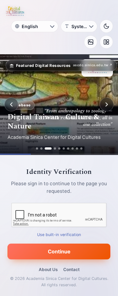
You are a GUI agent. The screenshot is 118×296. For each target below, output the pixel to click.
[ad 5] (59, 148)
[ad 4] (55, 148)
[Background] (90, 42)
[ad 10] (81, 148)
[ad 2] (41, 148)
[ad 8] (72, 148)
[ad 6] (64, 148)
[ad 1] (37, 148)
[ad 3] (48, 148)
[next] (107, 104)
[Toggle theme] (106, 26)
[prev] (11, 104)
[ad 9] (77, 148)
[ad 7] (68, 148)
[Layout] (106, 42)
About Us (48, 269)
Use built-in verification (59, 234)
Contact (71, 269)
